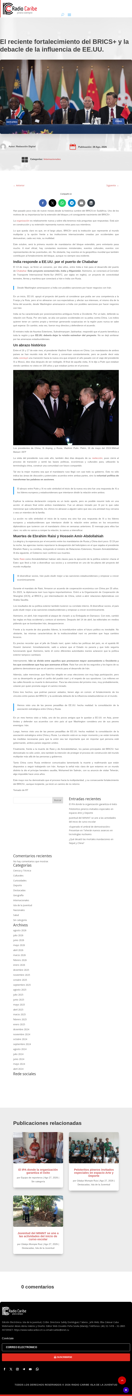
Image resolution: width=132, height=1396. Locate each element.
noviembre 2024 (21, 1034)
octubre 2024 (20, 1039)
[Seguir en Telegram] (23, 1369)
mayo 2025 (19, 1004)
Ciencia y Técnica (22, 870)
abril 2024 (18, 1068)
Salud (16, 915)
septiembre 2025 (22, 984)
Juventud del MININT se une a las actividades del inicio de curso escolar (38, 1236)
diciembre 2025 (21, 969)
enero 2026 (19, 964)
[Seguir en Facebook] (4, 1369)
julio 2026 (18, 935)
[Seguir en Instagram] (17, 1369)
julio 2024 (18, 1054)
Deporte (17, 885)
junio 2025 (18, 999)
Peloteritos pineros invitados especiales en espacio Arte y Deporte (94, 1172)
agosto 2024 (19, 1049)
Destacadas (19, 890)
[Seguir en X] (11, 1369)
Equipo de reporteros (31, 1177)
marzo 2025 (19, 1014)
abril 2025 (18, 1009)
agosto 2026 (19, 930)
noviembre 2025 (21, 974)
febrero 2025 (20, 1019)
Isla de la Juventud (22, 905)
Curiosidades (20, 880)
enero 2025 (19, 1024)
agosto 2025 (19, 989)
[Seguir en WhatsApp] (37, 1369)
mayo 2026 (19, 945)
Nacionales (19, 910)
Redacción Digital (26, 146)
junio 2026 (18, 940)
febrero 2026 (20, 960)
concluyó (23, 358)
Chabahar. (21, 271)
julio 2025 (18, 994)
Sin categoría (20, 920)
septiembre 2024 (22, 1044)
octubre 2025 (20, 979)
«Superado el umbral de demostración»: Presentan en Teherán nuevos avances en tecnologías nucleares (91, 830)
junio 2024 (18, 1059)
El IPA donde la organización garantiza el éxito (93, 804)
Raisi (22, 559)
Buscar (57, 800)
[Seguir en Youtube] (30, 1369)
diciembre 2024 (21, 1029)
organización (22, 220)
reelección (97, 458)
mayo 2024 (19, 1063)
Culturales (18, 875)
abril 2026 (18, 950)
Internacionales (52, 159)
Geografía (18, 895)
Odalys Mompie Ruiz (31, 1244)
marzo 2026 (19, 955)
